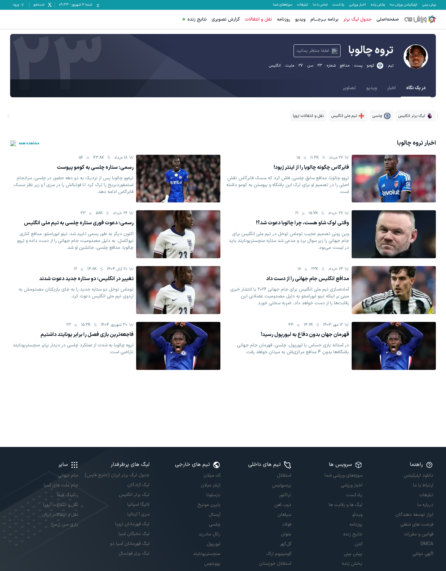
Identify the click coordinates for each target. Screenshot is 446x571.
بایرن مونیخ (209, 504)
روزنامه (283, 19)
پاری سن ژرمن (64, 524)
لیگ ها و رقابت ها (345, 504)
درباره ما (425, 504)
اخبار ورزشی (357, 5)
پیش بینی (429, 5)
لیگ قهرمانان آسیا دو (129, 543)
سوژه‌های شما (282, 5)
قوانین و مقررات (418, 534)
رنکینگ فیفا (67, 495)
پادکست (338, 5)
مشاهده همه (29, 143)
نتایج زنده (197, 19)
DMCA (427, 544)
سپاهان (284, 514)
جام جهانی (68, 475)
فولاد (286, 524)
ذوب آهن (282, 504)
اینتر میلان (210, 485)
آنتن (358, 544)
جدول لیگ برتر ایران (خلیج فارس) (117, 475)
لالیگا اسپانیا (138, 504)
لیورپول (213, 544)
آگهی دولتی (422, 553)
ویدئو (357, 514)
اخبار (391, 88)
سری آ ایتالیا (138, 514)
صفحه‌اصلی (387, 19)
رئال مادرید (209, 534)
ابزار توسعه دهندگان (414, 514)
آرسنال (214, 514)
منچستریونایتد (206, 553)
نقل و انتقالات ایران (60, 514)
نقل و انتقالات (258, 19)
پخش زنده (378, 5)
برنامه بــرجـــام (325, 19)
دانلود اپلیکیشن (418, 475)
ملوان (286, 534)
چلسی (214, 524)
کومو (370, 66)
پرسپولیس (281, 485)
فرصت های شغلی (416, 524)
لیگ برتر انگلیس (134, 494)
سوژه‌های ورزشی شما (343, 475)
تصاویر (349, 88)
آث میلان (211, 475)
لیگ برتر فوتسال (134, 553)
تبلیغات (302, 5)
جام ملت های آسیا (61, 485)
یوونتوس (212, 563)
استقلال (284, 475)
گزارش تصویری (226, 19)
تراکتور (285, 495)
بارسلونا (213, 495)
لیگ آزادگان (138, 485)
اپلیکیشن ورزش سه (403, 5)
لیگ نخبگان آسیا (134, 534)
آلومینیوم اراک (278, 553)
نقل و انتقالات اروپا (60, 504)
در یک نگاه (415, 88)
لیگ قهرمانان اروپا (132, 524)
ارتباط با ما (423, 485)
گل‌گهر (285, 544)
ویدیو (300, 19)
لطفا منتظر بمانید (312, 50)
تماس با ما (320, 5)
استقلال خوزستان (275, 563)
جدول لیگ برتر (357, 19)
